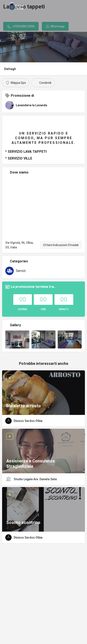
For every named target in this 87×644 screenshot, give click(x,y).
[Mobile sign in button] (74, 6)
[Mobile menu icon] (4, 6)
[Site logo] (17, 6)
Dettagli (10, 69)
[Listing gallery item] (17, 339)
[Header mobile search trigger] (83, 6)
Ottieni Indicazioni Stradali (61, 245)
